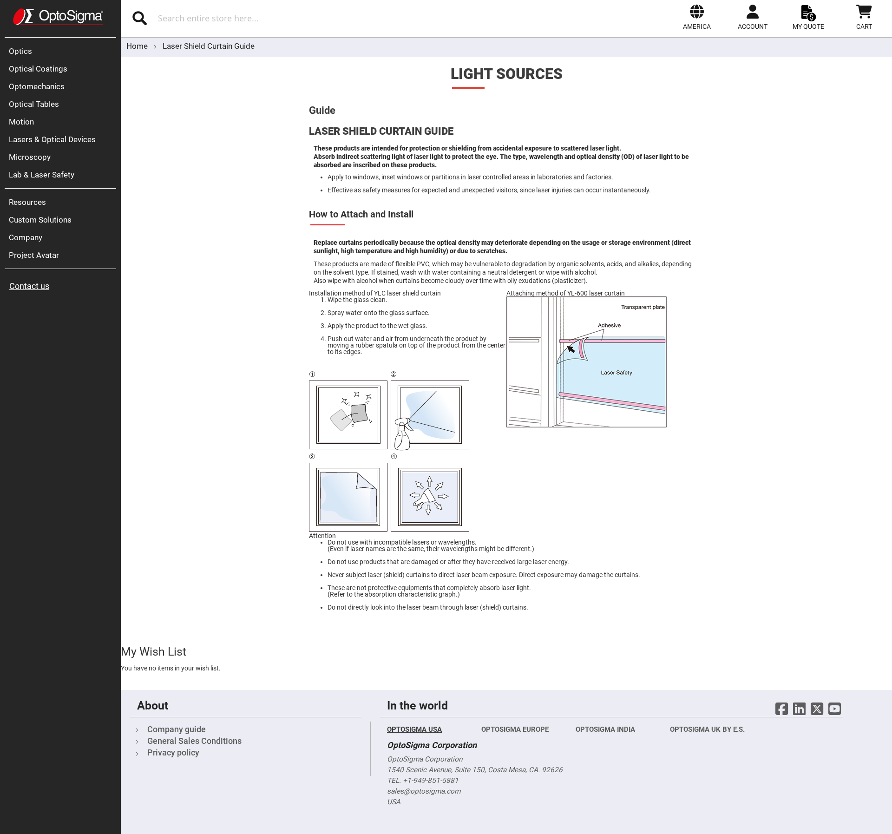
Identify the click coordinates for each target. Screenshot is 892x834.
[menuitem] (63, 51)
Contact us (29, 286)
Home (138, 46)
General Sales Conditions (194, 741)
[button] (697, 17)
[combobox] (254, 18)
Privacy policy (173, 752)
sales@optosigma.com (423, 791)
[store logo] (58, 17)
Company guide (176, 729)
